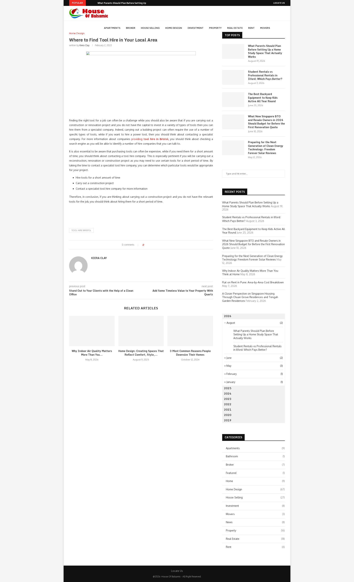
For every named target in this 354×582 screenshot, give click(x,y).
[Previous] (89, 3)
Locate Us (279, 3)
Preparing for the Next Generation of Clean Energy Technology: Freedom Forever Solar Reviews (265, 147)
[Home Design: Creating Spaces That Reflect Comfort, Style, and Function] (141, 331)
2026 (227, 316)
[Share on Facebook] (150, 244)
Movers (265, 28)
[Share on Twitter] (153, 244)
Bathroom (255, 456)
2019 (227, 420)
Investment (196, 28)
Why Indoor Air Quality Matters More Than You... (92, 353)
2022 (227, 404)
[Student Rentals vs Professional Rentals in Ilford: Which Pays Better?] (233, 77)
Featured (255, 472)
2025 (227, 388)
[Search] (283, 28)
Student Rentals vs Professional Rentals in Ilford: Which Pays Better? (265, 75)
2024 (227, 393)
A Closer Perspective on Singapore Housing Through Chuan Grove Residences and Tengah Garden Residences (250, 297)
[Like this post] (146, 244)
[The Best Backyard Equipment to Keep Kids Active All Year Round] (233, 99)
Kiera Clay (84, 45)
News (255, 522)
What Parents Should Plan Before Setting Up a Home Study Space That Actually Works (265, 51)
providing (150, 139)
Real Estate (235, 28)
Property (215, 28)
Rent (251, 28)
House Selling (150, 28)
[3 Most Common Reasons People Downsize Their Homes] (190, 331)
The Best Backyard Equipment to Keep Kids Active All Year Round (262, 97)
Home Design (173, 28)
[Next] (94, 3)
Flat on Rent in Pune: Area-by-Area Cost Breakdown (253, 282)
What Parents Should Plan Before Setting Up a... (124, 3)
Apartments (112, 28)
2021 (227, 409)
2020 (227, 415)
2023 (227, 399)
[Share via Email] (160, 244)
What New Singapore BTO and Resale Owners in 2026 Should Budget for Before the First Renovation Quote (266, 122)
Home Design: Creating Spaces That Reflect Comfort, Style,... (141, 353)
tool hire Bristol (81, 230)
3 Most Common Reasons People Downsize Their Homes (190, 353)
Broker (130, 28)
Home (255, 481)
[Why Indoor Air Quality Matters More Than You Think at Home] (92, 331)
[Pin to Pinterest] (157, 244)
